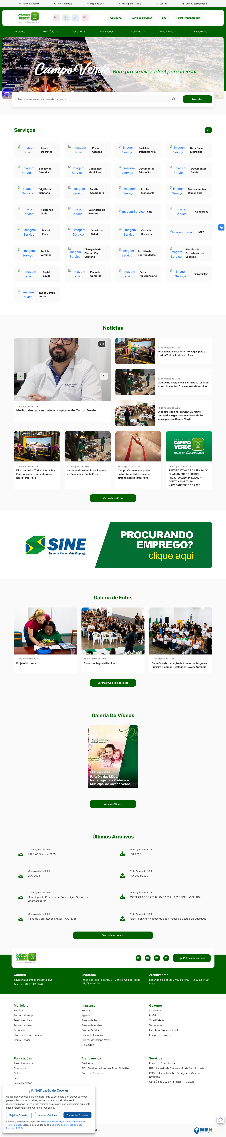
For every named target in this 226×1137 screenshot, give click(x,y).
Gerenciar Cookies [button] (77, 1115)
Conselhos (155, 1010)
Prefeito (153, 1015)
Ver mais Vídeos (113, 804)
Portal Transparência (188, 17)
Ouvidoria (116, 17)
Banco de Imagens (92, 1035)
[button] (162, 3)
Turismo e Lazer (23, 1025)
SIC (164, 17)
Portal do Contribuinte (162, 1063)
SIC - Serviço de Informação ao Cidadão (105, 1068)
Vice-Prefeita (156, 1020)
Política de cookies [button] (194, 958)
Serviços (24, 130)
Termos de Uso (13, 1124)
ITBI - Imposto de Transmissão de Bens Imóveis (176, 1068)
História (18, 1010)
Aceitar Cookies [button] (47, 1115)
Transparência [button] (199, 31)
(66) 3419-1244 (34, 984)
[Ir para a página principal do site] (28, 17)
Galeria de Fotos (91, 1020)
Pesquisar (197, 99)
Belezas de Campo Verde (96, 1039)
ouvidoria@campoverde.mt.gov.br (33, 979)
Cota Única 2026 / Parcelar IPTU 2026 (171, 1081)
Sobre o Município (24, 1015)
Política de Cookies (51, 1121)
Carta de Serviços (141, 17)
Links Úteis (87, 1044)
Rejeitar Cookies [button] (18, 1115)
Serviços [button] (136, 31)
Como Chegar (22, 1039)
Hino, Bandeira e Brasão (28, 1035)
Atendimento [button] (166, 31)
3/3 (102, 344)
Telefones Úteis (23, 1020)
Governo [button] (77, 31)
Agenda (85, 1015)
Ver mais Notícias (113, 498)
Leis (16, 1078)
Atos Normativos (23, 1063)
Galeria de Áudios (91, 1025)
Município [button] (49, 31)
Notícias (86, 1010)
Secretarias (155, 1025)
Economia (19, 1030)
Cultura (18, 1073)
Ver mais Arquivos (113, 935)
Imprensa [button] (20, 31)
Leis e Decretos (23, 1082)
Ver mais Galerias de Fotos (113, 682)
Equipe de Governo (160, 1035)
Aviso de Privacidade (73, 1121)
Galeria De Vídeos (91, 1030)
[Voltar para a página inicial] (38, 958)
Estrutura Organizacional (163, 1030)
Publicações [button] (106, 31)
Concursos (20, 1068)
